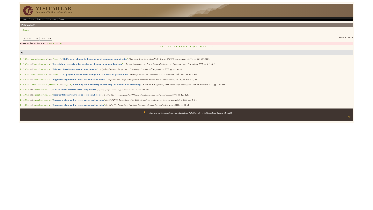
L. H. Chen (24, 59)
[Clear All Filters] (54, 43)
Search (26, 30)
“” (95, 59)
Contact (62, 19)
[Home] (28, 14)
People (31, 19)
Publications (51, 19)
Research (40, 19)
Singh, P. (67, 84)
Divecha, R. (54, 84)
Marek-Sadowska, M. (39, 59)
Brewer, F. (57, 59)
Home (24, 19)
